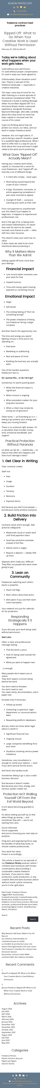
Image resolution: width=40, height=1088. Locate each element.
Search (4, 915)
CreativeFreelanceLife (28, 897)
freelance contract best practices (15, 902)
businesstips (18, 894)
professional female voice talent (24, 904)
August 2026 (7, 1009)
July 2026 (5, 1011)
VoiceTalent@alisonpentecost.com (21, 14)
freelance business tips (22, 899)
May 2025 (6, 1043)
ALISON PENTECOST (20, 3)
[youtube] (25, 7)
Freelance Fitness (19, 892)
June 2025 (6, 1040)
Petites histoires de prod (12, 1058)
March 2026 (6, 1016)
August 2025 (7, 1035)
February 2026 (8, 1019)
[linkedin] (14, 7)
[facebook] (27, 1075)
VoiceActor (12, 909)
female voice (7, 899)
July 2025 (5, 1037)
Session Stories (8, 1063)
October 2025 (7, 1030)
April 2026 (6, 1014)
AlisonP (5, 973)
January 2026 (7, 1022)
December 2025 (8, 1024)
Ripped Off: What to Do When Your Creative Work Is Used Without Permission (20, 39)
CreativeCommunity (10, 897)
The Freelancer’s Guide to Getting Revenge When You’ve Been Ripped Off (19, 101)
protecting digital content (12, 907)
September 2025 (8, 1032)
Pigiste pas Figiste (9, 1061)
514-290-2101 (22, 11)
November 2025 (8, 1027)
